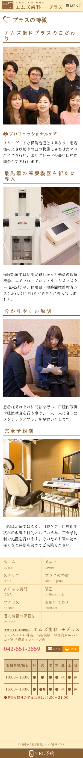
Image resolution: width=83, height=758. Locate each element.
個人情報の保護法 (19, 618)
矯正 (55, 591)
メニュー (53, 564)
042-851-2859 (22, 648)
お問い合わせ (57, 604)
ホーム (9, 564)
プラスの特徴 (57, 577)
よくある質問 (15, 591)
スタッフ (11, 577)
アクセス (11, 604)
